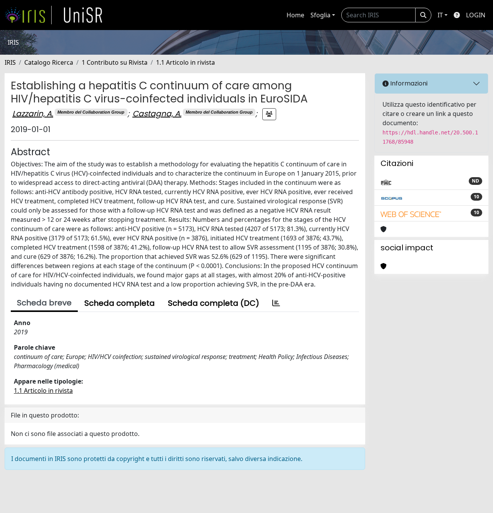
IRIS (10, 62)
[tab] (276, 303)
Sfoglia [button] (320, 15)
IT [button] (440, 15)
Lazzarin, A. (32, 113)
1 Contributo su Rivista (115, 62)
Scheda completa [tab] (119, 303)
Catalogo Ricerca (48, 62)
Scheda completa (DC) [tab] (213, 303)
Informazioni (408, 83)
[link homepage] (28, 15)
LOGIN (475, 15)
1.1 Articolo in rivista (185, 62)
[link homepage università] (83, 15)
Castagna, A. (156, 113)
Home (295, 15)
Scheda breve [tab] (44, 302)
